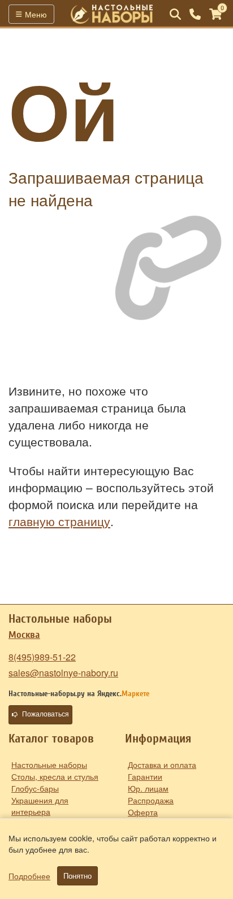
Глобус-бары (35, 788)
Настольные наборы (49, 764)
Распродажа (151, 800)
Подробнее (29, 875)
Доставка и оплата (162, 764)
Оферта (143, 812)
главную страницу (59, 521)
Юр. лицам (148, 788)
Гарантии (145, 776)
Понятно (77, 876)
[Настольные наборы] (112, 14)
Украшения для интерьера (39, 805)
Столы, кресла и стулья (54, 776)
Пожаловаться (45, 714)
